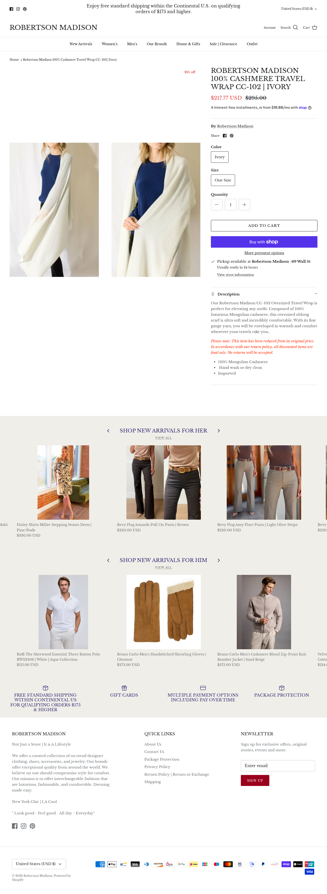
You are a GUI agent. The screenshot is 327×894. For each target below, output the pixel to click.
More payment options (264, 253)
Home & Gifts (188, 44)
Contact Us (154, 751)
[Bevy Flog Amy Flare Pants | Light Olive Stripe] (263, 482)
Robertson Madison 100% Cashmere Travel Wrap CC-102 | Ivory (70, 60)
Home (14, 60)
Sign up (255, 781)
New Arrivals (81, 44)
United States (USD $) (297, 9)
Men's (132, 44)
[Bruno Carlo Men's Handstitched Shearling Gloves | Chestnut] (163, 612)
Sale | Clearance (223, 44)
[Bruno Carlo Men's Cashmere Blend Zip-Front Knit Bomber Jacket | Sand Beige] (263, 612)
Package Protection (161, 759)
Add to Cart (264, 225)
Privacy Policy (157, 766)
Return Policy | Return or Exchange (176, 774)
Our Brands (157, 44)
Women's (110, 44)
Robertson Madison (235, 126)
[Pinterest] (25, 9)
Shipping (152, 782)
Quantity (219, 194)
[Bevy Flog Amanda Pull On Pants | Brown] (163, 482)
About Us (152, 744)
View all (163, 438)
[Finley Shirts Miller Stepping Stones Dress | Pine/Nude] (63, 482)
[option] (105, 210)
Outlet (252, 44)
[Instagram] (18, 9)
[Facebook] (11, 9)
